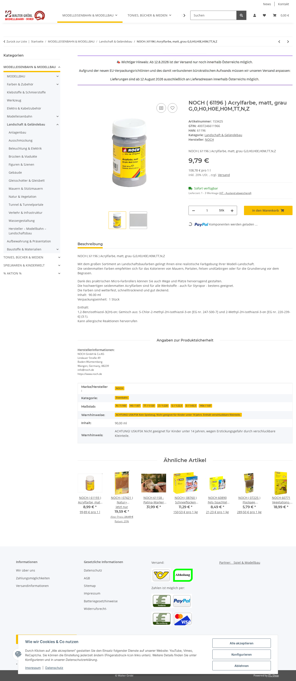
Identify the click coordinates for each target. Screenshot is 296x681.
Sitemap (90, 586)
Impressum (33, 668)
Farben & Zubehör (20, 84)
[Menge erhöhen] (232, 210)
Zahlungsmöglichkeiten (33, 578)
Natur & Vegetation (22, 196)
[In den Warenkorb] (81, 97)
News (267, 4)
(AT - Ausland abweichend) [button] (235, 193)
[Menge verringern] (193, 210)
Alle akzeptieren (242, 643)
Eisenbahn (122, 397)
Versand (224, 175)
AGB (87, 578)
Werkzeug (14, 100)
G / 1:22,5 (177, 405)
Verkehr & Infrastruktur (25, 213)
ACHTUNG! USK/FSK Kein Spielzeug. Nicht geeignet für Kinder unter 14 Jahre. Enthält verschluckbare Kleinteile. (178, 414)
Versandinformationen (32, 586)
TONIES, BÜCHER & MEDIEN (23, 257)
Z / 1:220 (163, 405)
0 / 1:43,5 (191, 405)
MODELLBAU (16, 76)
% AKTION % (12, 273)
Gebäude (15, 172)
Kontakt (283, 4)
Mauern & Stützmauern (26, 188)
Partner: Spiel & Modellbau (239, 562)
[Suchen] (241, 15)
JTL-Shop (273, 675)
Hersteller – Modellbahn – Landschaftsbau (27, 231)
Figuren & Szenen (21, 164)
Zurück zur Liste (17, 41)
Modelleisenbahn (19, 116)
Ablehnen (241, 666)
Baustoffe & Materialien (24, 249)
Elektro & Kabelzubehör (24, 108)
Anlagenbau (17, 132)
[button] (254, 15)
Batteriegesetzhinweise (101, 601)
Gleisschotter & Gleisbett (27, 180)
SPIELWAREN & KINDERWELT (24, 265)
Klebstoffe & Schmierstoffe (26, 92)
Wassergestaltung (22, 221)
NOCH (119, 388)
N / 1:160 (121, 405)
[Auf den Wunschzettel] (172, 108)
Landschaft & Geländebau (223, 135)
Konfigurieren (241, 654)
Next (285, 499)
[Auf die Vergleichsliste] (161, 108)
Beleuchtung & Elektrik (25, 148)
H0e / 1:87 (205, 405)
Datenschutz (54, 668)
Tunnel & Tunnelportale (26, 205)
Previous (84, 499)
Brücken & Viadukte (23, 156)
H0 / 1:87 (135, 405)
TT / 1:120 (149, 405)
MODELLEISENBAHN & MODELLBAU (29, 67)
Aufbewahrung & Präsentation (29, 241)
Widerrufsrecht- (95, 609)
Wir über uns (25, 570)
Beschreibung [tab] (90, 244)
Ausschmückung (21, 140)
